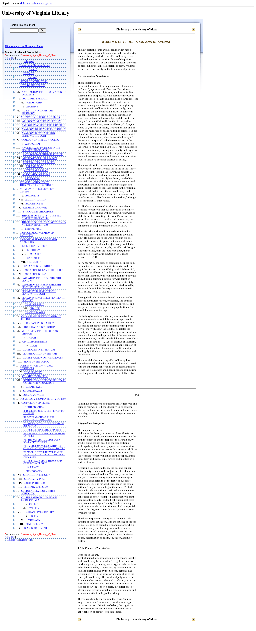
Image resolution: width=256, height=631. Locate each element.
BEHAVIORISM (33, 229)
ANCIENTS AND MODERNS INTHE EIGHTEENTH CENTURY (41, 149)
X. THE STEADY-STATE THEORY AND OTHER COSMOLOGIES (42, 462)
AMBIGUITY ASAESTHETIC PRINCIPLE (43, 125)
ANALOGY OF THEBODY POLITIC (40, 140)
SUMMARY (33, 467)
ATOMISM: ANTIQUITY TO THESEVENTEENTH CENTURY (36, 183)
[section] (33, 69)
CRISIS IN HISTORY (35, 483)
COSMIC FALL (34, 387)
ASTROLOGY (32, 178)
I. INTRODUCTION (34, 407)
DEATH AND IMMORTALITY (38, 512)
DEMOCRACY (32, 520)
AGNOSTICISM (34, 102)
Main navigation (43, 3)
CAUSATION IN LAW (34, 274)
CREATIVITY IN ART (35, 479)
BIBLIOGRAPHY (34, 471)
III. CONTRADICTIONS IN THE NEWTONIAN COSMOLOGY (38, 418)
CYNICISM (34, 508)
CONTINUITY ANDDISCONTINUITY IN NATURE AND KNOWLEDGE (44, 381)
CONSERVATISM (33, 372)
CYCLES (33, 504)
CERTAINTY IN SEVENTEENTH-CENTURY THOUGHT (39, 292)
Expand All (25, 540)
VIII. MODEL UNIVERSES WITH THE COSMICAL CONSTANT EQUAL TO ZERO (44, 447)
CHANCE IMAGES (35, 312)
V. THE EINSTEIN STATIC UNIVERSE (42, 430)
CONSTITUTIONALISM (35, 376)
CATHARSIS (33, 258)
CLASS (34, 346)
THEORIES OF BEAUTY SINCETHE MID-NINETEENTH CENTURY (44, 223)
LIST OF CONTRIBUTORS (34, 81)
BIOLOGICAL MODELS (34, 246)
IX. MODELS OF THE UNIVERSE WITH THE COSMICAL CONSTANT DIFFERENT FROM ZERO (44, 454)
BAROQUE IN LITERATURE (38, 211)
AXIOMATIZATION (35, 199)
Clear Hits (10, 58)
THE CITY (32, 338)
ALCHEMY (32, 106)
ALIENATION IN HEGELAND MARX (40, 117)
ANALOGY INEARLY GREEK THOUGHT (44, 129)
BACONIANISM (34, 203)
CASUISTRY (34, 254)
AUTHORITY (32, 195)
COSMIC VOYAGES (33, 395)
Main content (27, 3)
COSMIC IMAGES (33, 391)
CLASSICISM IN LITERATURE (39, 350)
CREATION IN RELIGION (36, 475)
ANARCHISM (32, 144)
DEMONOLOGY (34, 524)
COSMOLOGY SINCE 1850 (35, 403)
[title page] (29, 61)
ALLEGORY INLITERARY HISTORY (41, 121)
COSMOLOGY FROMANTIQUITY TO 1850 (43, 399)
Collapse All (13, 540)
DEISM (35, 516)
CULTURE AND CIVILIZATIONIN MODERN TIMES (39, 499)
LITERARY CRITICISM (36, 487)
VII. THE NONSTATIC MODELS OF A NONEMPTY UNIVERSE (41, 441)
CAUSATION (34, 262)
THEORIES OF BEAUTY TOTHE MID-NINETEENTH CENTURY (42, 217)
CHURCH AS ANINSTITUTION (39, 327)
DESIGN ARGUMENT (35, 528)
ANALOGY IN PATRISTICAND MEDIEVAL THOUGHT (38, 134)
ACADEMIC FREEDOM (35, 98)
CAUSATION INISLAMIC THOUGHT (42, 270)
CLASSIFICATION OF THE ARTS (40, 354)
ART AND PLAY (34, 166)
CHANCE (35, 308)
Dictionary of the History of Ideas (24, 46)
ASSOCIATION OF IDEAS (36, 174)
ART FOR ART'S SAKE (36, 170)
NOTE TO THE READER (32, 85)
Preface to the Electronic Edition (34, 65)
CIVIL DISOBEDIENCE (34, 342)
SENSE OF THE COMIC (36, 362)
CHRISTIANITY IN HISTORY (38, 323)
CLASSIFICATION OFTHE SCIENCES (43, 358)
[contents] (32, 77)
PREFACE (28, 73)
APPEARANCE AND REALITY (39, 162)
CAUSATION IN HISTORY (38, 266)
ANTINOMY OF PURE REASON (39, 158)
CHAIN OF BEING (34, 304)
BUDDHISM (33, 250)
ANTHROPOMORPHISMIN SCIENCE (43, 154)
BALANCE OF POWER (35, 207)
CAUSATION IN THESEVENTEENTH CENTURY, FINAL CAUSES (41, 286)
